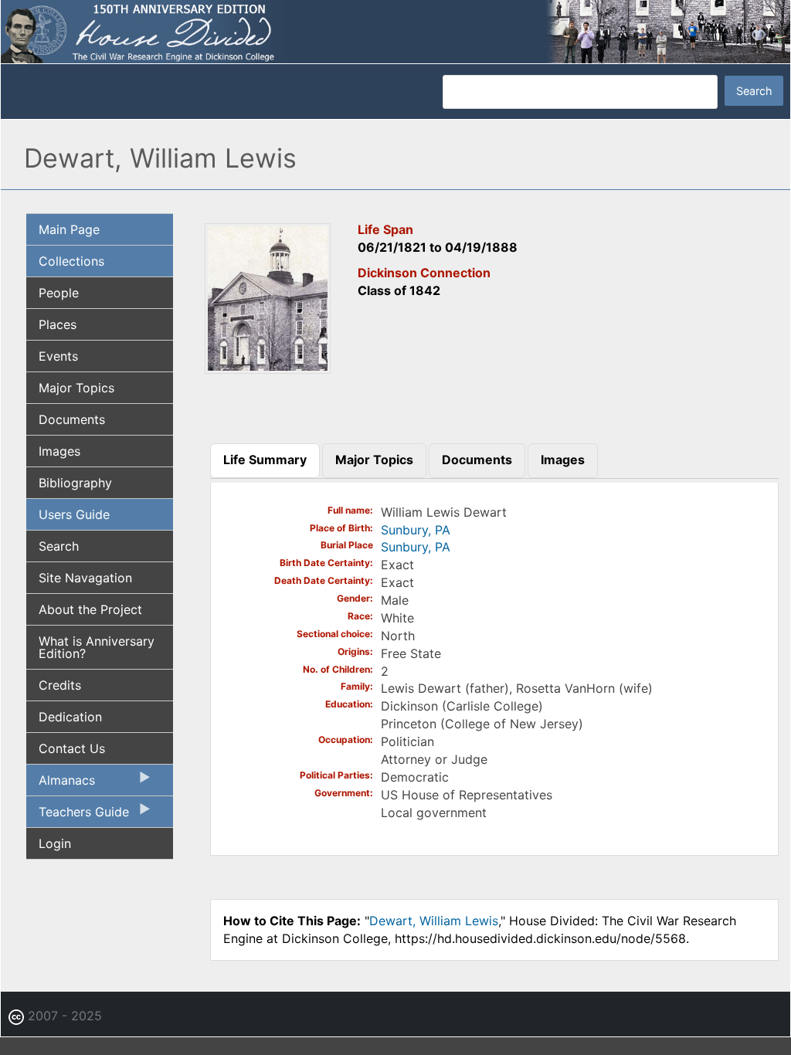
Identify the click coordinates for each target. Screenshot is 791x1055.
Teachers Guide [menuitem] (77, 815)
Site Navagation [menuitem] (85, 577)
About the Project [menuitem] (90, 609)
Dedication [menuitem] (70, 716)
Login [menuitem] (55, 843)
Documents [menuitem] (72, 419)
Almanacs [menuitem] (60, 783)
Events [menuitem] (58, 356)
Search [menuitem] (59, 546)
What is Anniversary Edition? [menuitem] (96, 647)
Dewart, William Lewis (433, 920)
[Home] (395, 31)
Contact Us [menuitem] (72, 748)
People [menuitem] (59, 292)
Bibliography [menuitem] (75, 482)
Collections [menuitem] (71, 261)
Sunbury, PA (415, 530)
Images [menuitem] (59, 451)
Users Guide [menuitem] (74, 514)
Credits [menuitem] (60, 685)
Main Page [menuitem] (69, 229)
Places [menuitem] (57, 324)
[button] (268, 368)
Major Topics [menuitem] (76, 387)
